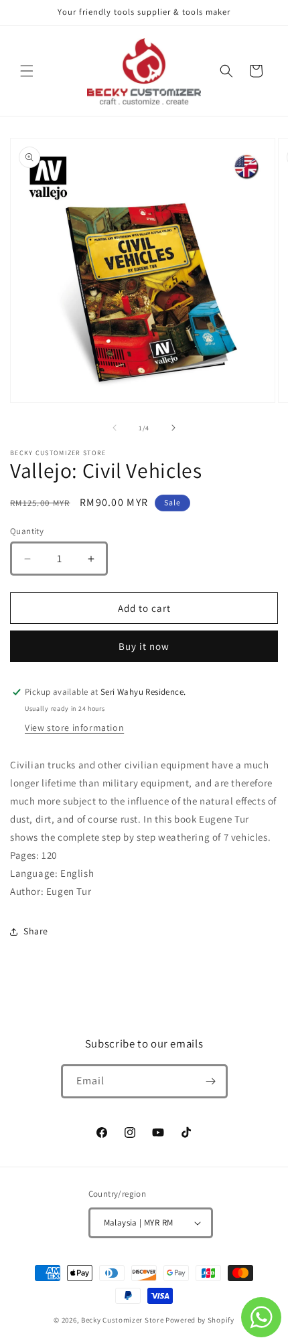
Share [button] (35, 931)
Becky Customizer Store (122, 1320)
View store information (74, 728)
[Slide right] (173, 427)
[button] (27, 71)
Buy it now (144, 646)
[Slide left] (114, 427)
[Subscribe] (211, 1081)
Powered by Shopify (199, 1320)
